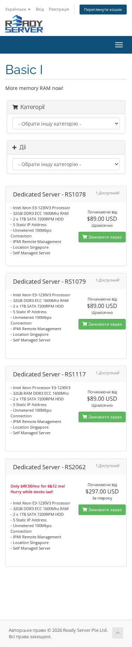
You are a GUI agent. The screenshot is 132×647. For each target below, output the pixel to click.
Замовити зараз (104, 237)
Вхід (40, 9)
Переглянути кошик (103, 9)
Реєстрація (59, 9)
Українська (16, 9)
